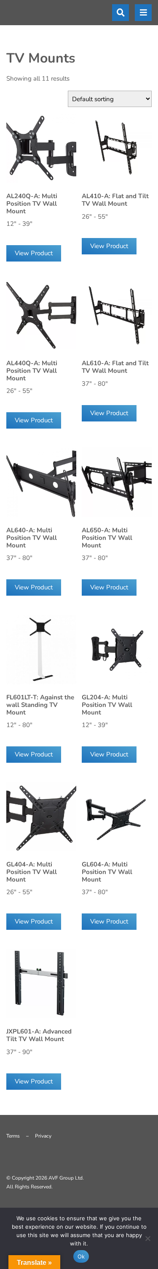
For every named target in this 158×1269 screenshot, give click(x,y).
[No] (147, 1238)
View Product (34, 253)
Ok (81, 1256)
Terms (13, 1136)
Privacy (43, 1136)
